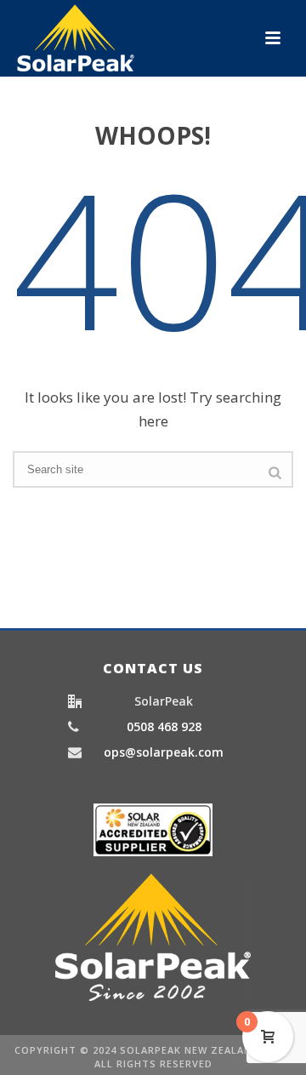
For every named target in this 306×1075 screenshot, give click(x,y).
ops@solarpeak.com (164, 752)
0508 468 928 (164, 727)
